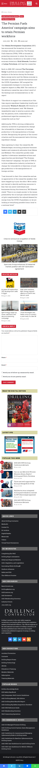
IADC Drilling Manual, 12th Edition (13, 698)
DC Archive (5, 530)
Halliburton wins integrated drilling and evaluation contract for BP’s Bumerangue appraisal (25, 493)
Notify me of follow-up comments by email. (18, 372)
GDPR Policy (19, 760)
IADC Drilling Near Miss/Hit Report (13, 701)
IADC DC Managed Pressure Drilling (14, 725)
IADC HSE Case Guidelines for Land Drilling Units (18, 743)
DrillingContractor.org (11, 757)
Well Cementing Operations (11, 714)
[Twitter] (10, 212)
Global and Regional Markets (10, 16)
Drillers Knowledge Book (10, 689)
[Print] (24, 212)
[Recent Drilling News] (20, 427)
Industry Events (7, 602)
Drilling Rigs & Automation (11, 557)
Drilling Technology (8, 663)
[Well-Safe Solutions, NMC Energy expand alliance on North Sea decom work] (29, 283)
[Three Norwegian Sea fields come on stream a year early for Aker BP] (29, 306)
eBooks (4, 666)
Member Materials (8, 672)
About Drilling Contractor (10, 521)
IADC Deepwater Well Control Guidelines (15, 695)
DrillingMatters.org (8, 589)
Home (5, 12)
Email (4, 365)
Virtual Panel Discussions (10, 543)
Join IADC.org (6, 605)
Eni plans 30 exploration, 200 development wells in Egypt (10, 291)
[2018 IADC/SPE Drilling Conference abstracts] (7, 465)
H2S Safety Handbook (9, 692)
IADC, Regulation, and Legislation (13, 563)
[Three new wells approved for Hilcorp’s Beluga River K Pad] (7, 484)
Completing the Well (9, 553)
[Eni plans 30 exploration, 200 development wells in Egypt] (10, 283)
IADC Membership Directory (11, 599)
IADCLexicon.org (7, 592)
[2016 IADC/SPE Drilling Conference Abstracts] (7, 503)
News (10, 12)
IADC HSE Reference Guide (10, 708)
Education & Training (9, 669)
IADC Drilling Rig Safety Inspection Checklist (17, 705)
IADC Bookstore (7, 595)
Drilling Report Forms (9, 659)
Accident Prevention (9, 653)
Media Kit (5, 524)
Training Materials (8, 678)
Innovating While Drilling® (11, 566)
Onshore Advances (8, 569)
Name (4, 357)
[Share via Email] (19, 212)
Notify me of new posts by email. (14, 376)
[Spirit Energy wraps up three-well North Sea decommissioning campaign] (10, 306)
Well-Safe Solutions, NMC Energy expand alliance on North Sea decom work (27, 292)
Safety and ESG (6, 572)
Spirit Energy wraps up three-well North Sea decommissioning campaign (9, 315)
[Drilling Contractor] (20, 3)
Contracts (5, 656)
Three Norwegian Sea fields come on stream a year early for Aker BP (28, 314)
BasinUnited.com (7, 586)
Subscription (6, 675)
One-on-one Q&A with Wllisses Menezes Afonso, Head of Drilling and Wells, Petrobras (25, 474)
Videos (4, 540)
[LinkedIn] (15, 212)
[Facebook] (5, 212)
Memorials (5, 536)
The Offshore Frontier (8, 19)
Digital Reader (6, 533)
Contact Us (5, 527)
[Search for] (37, 4)
